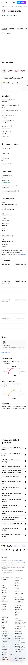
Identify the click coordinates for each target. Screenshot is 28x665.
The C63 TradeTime (19, 623)
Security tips (18, 636)
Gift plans (17, 585)
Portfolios (3, 616)
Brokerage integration (20, 658)
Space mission (18, 609)
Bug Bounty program (20, 638)
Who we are (17, 607)
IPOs (2, 611)
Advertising (17, 657)
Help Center (17, 612)
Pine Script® (4, 622)
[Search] (14, 2)
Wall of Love (4, 635)
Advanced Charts (19, 649)
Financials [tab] (11, 28)
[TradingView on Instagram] (13, 550)
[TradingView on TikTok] (24, 550)
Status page (18, 640)
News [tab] (26, 28)
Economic (3, 606)
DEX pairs (3, 592)
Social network (5, 633)
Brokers (16, 591)
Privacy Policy (18, 631)
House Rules (4, 640)
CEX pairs (3, 590)
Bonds (3, 587)
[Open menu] (2, 2)
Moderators (4, 641)
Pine (2, 593)
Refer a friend (4, 636)
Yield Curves (4, 617)
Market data (18, 583)
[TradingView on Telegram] (20, 550)
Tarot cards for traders (20, 622)
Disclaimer (17, 630)
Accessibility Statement (20, 635)
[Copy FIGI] (12, 241)
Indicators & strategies (6, 654)
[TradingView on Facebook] (6, 550)
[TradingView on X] (2, 550)
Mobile (3, 627)
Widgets (17, 644)
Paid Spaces (4, 659)
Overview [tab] (4, 28)
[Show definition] (14, 100)
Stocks (3, 584)
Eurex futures (18, 601)
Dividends (3, 609)
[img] (15, 15)
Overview (17, 590)
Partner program (19, 660)
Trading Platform (19, 651)
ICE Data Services (18, 560)
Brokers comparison (19, 593)
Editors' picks (4, 649)
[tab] (17, 264)
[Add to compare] (17, 83)
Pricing (16, 582)
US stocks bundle (19, 603)
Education (3, 648)
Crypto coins (4, 588)
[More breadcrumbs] (8, 6)
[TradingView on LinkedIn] (17, 550)
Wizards (3, 656)
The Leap (17, 595)
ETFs (2, 585)
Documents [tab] (19, 28)
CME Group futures (19, 599)
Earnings (3, 608)
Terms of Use (18, 628)
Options (3, 619)
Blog (16, 610)
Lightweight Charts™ (20, 647)
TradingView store (19, 620)
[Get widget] (25, 358)
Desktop (3, 628)
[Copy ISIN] (12, 236)
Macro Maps (4, 621)
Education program (19, 662)
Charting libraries (19, 646)
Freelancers (4, 657)
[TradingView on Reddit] (2, 553)
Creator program (5, 638)
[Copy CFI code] (7, 246)
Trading (3, 646)
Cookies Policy (18, 633)
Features (17, 580)
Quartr (21, 570)
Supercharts (4, 579)
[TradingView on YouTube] (10, 550)
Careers (16, 614)
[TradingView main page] (5, 2)
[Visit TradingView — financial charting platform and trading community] (7, 62)
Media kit (17, 615)
